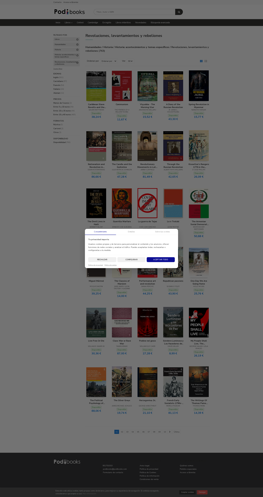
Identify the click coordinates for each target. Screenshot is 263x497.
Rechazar (102, 259)
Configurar (131, 259)
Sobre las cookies (162, 232)
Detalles (131, 232)
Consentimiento (100, 232)
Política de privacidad (95, 265)
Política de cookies (111, 265)
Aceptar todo (160, 259)
